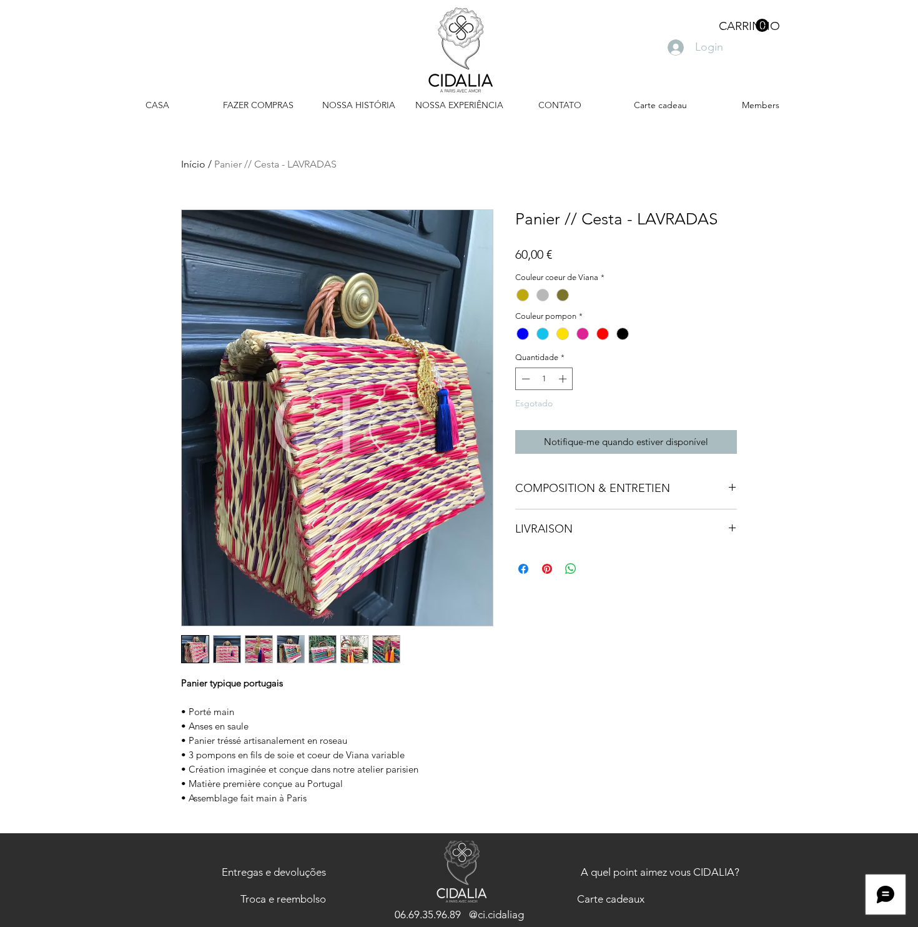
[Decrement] (524, 378)
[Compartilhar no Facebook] (523, 568)
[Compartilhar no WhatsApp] (570, 568)
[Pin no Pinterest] (547, 568)
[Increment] (563, 378)
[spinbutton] (544, 378)
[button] (744, 26)
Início (193, 164)
